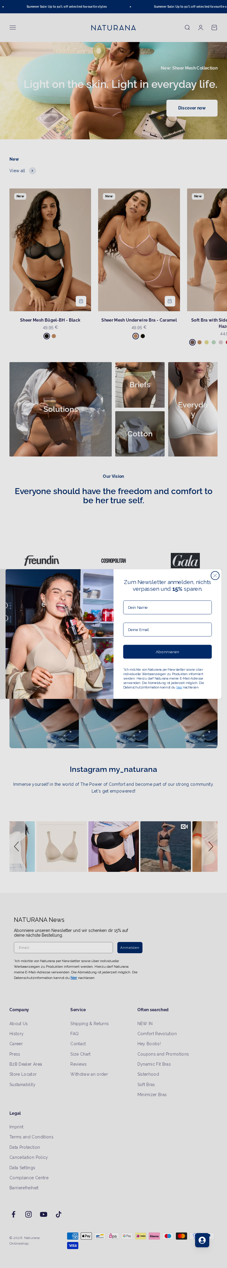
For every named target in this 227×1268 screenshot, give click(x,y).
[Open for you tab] (202, 1240)
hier (179, 687)
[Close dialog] (215, 575)
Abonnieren (167, 651)
